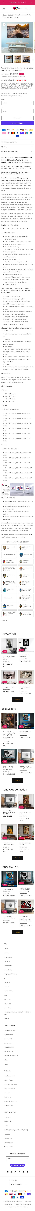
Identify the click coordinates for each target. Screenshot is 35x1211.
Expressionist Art (9, 1047)
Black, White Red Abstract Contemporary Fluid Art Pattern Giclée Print (26, 919)
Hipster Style (7, 1121)
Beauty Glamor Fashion (9, 687)
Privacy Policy (8, 965)
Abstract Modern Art (10, 1030)
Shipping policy (27, 1204)
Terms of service (18, 1204)
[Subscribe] (27, 1158)
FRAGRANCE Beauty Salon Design (25, 655)
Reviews (6, 953)
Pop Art (6, 1064)
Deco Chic (7, 1134)
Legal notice (12, 1207)
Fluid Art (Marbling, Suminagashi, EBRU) (16, 1130)
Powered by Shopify (18, 1201)
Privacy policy (8, 1204)
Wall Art (6, 987)
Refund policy (28, 1201)
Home (4, 15)
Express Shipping (11, 76)
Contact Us (7, 961)
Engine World (8, 1138)
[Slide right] (33, 60)
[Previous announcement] (3, 2)
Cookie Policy (8, 970)
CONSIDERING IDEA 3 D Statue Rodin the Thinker (9, 658)
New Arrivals (7, 999)
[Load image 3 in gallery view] (26, 59)
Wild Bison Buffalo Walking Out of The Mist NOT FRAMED (9, 812)
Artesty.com (10, 1201)
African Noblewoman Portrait (25, 843)
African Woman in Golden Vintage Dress (8, 843)
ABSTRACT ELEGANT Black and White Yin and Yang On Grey (8, 768)
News (5, 995)
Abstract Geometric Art (11, 1055)
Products (10, 15)
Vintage (6, 1126)
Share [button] (5, 620)
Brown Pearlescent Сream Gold (24, 687)
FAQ (5, 978)
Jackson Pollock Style (10, 1084)
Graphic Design (8, 1080)
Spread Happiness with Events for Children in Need (17, 1013)
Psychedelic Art (8, 1034)
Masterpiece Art (8, 1147)
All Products (7, 1008)
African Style (7, 1117)
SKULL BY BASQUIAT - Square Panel (25, 732)
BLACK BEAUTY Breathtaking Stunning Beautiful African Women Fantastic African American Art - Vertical (9, 735)
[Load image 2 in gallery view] (17, 59)
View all (17, 699)
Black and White (8, 1142)
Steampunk (7, 1097)
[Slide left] (2, 60)
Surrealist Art (8, 1039)
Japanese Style (8, 1105)
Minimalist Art (8, 1043)
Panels (3, 99)
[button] (4, 8)
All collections (8, 957)
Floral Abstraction (9, 1088)
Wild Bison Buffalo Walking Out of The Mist (26, 767)
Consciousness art (9, 1076)
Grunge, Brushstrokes (10, 1101)
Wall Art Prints (8, 991)
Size (2, 107)
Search (6, 948)
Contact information (22, 1207)
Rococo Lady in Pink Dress (25, 813)
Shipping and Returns (10, 974)
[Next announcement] (31, 2)
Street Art (7, 1093)
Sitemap (6, 1018)
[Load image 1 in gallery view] (9, 59)
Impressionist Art (9, 1051)
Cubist (6, 1060)
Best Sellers (7, 1003)
